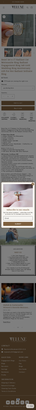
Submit (18, 224)
